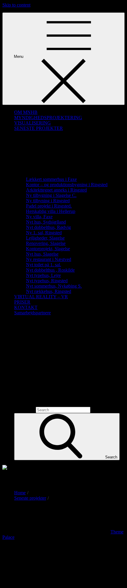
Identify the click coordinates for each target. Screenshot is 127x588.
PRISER (22, 302)
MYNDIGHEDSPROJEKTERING (48, 117)
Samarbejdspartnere (32, 312)
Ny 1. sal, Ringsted (44, 232)
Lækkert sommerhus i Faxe (51, 179)
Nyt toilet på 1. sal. (43, 264)
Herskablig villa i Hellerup (50, 211)
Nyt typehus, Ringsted (47, 280)
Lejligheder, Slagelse (45, 237)
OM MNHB (26, 112)
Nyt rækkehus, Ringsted (48, 291)
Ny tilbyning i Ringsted (48, 200)
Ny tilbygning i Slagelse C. (51, 195)
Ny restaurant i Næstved (48, 259)
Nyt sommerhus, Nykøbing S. (54, 286)
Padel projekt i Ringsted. (49, 205)
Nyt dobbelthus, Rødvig (48, 227)
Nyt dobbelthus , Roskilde (50, 270)
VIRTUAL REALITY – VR (41, 296)
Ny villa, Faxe (39, 216)
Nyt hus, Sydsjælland (46, 221)
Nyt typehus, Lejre (43, 275)
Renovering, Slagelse (46, 243)
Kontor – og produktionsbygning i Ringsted (67, 184)
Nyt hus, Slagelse (42, 253)
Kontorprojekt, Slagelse (48, 248)
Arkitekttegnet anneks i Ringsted (56, 189)
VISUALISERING (32, 122)
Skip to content (16, 4)
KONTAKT (26, 307)
